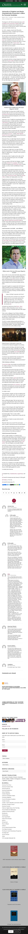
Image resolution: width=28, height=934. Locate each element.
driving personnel (5, 114)
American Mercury (6, 788)
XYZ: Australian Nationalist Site (8, 838)
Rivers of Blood (5, 823)
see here (10, 133)
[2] (18, 80)
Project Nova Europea (6, 818)
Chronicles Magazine (6, 797)
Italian (7, 778)
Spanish (5, 780)
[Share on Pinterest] (11, 493)
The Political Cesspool (7, 829)
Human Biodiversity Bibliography (9, 809)
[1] (15, 56)
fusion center (16, 42)
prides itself (20, 240)
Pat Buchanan (5, 815)
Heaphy (5, 479)
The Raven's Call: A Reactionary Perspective (11, 831)
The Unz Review (5, 834)
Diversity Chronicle (6, 806)
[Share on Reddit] (22, 493)
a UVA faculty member (12, 175)
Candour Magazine (6, 793)
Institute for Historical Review (8, 811)
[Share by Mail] (24, 493)
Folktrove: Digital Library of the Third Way (11, 808)
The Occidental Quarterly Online (9, 827)
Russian (23, 778)
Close (11, 931)
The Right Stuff (5, 832)
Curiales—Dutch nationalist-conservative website (12, 802)
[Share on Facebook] (3, 493)
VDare (3, 836)
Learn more (17, 931)
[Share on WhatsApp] (8, 493)
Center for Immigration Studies (8, 795)
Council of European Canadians (8, 799)
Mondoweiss (4, 813)
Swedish (10, 780)
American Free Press (6, 785)
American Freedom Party (7, 786)
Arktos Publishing (6, 792)
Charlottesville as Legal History (16, 473)
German (20, 777)
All (2, 777)
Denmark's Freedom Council (8, 804)
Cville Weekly (5, 122)
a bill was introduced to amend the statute (13, 220)
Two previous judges (6, 364)
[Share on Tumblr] (16, 493)
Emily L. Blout (19, 306)
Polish (12, 778)
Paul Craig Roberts (6, 816)
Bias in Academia (18, 17)
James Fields (11, 60)
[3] (12, 279)
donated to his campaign (12, 162)
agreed (14, 377)
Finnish (10, 777)
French (15, 777)
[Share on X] (6, 493)
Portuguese (18, 778)
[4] (10, 304)
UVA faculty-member (17, 164)
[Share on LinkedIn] (14, 493)
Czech (6, 777)
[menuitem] (21, 4)
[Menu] (24, 4)
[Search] (21, 4)
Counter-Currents (6, 800)
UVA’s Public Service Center (9, 240)
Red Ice (3, 820)
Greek (3, 778)
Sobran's (4, 825)
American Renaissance (7, 790)
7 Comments (11, 17)
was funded (16, 351)
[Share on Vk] (19, 493)
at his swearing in (16, 384)
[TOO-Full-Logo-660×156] (11, 4)
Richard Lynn (5, 822)
